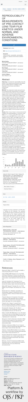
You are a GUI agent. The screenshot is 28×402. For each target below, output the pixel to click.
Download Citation (8, 189)
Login (26, 1)
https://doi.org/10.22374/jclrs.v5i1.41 (13, 51)
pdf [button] (14, 45)
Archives (9, 9)
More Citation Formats (9, 186)
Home (4, 9)
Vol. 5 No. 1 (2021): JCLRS (18, 9)
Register (20, 1)
